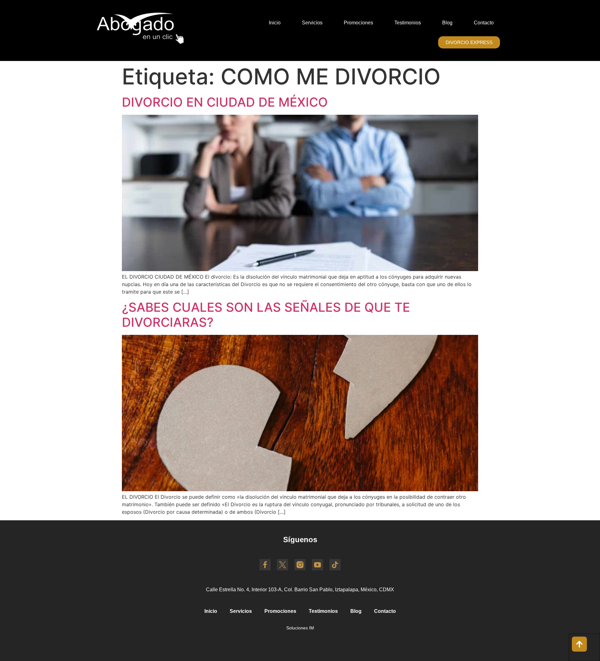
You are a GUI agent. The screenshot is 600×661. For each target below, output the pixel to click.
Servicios (312, 22)
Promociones (358, 22)
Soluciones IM (300, 627)
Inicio (275, 22)
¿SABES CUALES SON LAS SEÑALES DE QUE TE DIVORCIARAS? (266, 315)
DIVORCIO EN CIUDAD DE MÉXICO (225, 102)
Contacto (484, 22)
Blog (447, 22)
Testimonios (407, 22)
